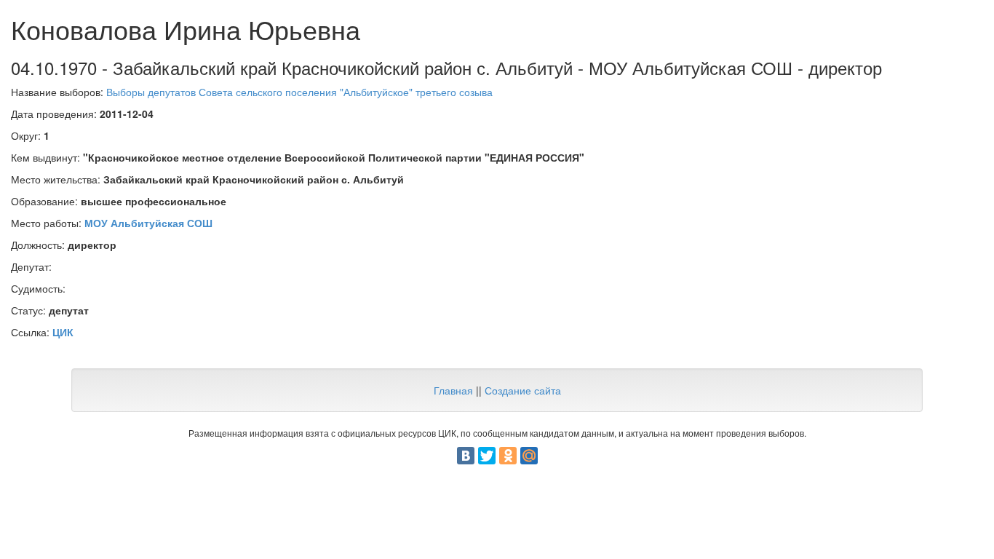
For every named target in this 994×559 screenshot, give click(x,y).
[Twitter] (487, 455)
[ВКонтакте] (465, 455)
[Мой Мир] (529, 455)
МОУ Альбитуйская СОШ (148, 222)
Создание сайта (523, 390)
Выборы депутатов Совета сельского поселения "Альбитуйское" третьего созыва (299, 91)
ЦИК (62, 332)
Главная (453, 390)
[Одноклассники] (508, 455)
